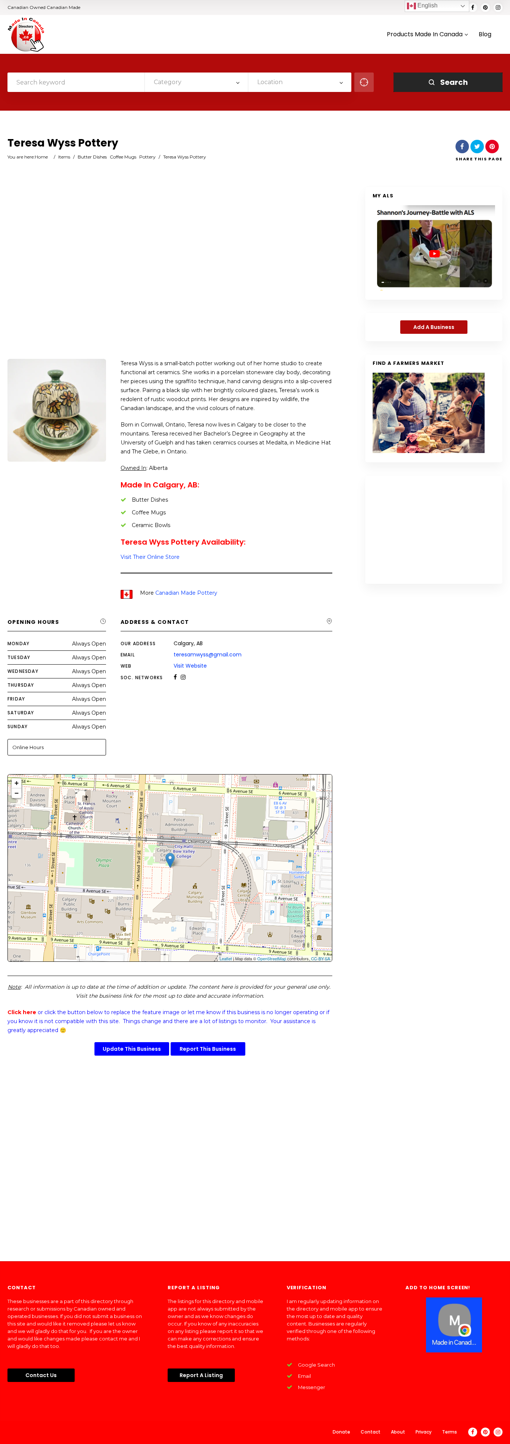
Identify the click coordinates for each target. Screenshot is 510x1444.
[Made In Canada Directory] (26, 34)
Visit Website (190, 665)
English (427, 5)
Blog (485, 35)
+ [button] (17, 783)
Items (64, 157)
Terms (449, 1432)
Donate (341, 1432)
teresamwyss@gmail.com (208, 654)
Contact (370, 1432)
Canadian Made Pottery (186, 592)
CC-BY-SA (320, 958)
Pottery (147, 157)
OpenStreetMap (271, 958)
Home (41, 157)
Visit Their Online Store (150, 557)
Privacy (424, 1432)
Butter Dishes (92, 157)
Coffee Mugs (123, 157)
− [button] (17, 793)
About (398, 1432)
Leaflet (226, 958)
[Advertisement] (169, 273)
